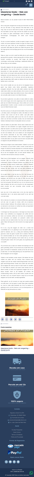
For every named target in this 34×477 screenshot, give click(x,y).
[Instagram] (26, 1)
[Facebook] (31, 1)
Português (6, 1)
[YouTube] (29, 1)
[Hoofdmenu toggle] (30, 5)
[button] (2, 319)
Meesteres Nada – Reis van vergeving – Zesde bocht (15, 349)
